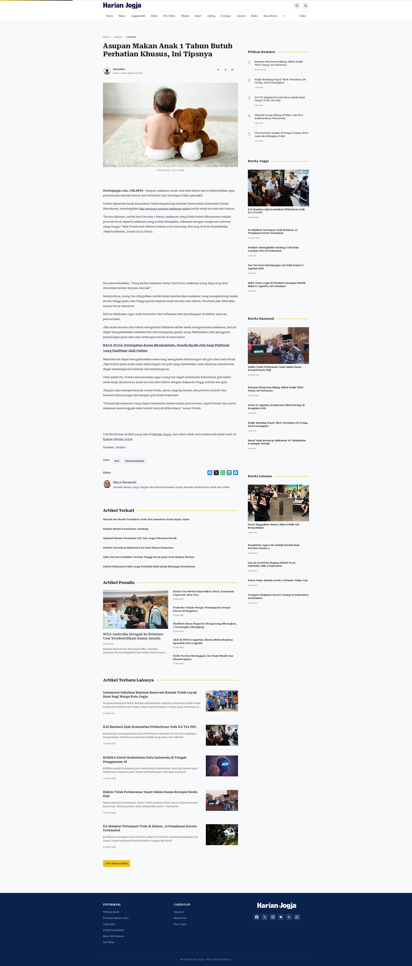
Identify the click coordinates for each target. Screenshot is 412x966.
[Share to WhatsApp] (222, 472)
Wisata (185, 15)
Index (303, 15)
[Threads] (289, 917)
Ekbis (154, 15)
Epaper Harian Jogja (117, 439)
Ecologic (226, 15)
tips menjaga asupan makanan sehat (164, 208)
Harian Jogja (161, 434)
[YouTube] (281, 917)
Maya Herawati (124, 482)
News (122, 15)
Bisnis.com (180, 918)
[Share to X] (216, 472)
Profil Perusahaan (113, 930)
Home (109, 15)
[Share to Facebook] (209, 472)
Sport (198, 15)
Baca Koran (270, 15)
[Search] (297, 5)
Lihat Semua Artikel (117, 863)
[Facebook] (256, 917)
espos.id (179, 912)
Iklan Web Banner (113, 936)
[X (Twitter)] (265, 917)
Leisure (241, 15)
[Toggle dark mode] (306, 5)
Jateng (211, 15)
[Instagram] (273, 917)
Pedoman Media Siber (116, 918)
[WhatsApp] (297, 917)
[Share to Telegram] (235, 472)
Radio (254, 15)
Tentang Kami (111, 912)
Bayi (116, 461)
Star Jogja (180, 924)
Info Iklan (109, 942)
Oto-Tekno (169, 15)
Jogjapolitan (138, 15)
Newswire (119, 69)
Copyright (109, 924)
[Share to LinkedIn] (229, 472)
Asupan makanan (134, 461)
